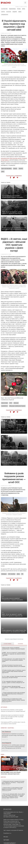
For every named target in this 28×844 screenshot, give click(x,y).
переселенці (12, 8)
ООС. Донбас (11, 574)
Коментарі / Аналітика (7, 727)
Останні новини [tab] (7, 643)
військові (16, 403)
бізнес (19, 8)
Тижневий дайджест (10, 843)
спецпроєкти (4, 14)
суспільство (4, 8)
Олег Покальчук (6, 731)
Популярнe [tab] (20, 643)
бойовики (3, 574)
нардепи (15, 11)
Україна (21, 168)
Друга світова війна (6, 168)
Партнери (6, 839)
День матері (4, 403)
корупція (8, 11)
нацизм (15, 168)
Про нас (6, 836)
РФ (22, 574)
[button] (14, 639)
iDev (10, 833)
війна (23, 8)
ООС (11, 403)
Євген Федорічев (6, 742)
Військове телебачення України (17, 406)
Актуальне (4, 707)
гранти (3, 11)
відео (19, 11)
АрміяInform (4, 406)
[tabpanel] (14, 675)
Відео (2, 754)
